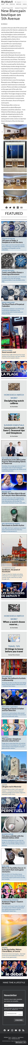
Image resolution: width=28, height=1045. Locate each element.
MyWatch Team (7, 1037)
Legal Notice (20, 1037)
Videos (25, 4)
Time (7, 4)
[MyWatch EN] (7, 2)
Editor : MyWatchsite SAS (14, 1038)
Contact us (14, 1037)
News (2, 4)
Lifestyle (12, 4)
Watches (18, 4)
